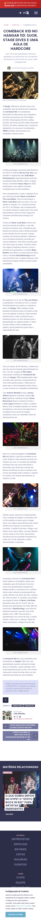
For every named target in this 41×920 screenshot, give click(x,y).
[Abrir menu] (36, 13)
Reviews (21, 849)
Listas (20, 854)
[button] (9, 814)
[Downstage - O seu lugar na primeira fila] (11, 12)
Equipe (20, 882)
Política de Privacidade (23, 906)
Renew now (9, 5)
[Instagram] (24, 13)
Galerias (20, 859)
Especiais (20, 844)
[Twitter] (20, 13)
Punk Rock (29, 706)
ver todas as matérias (23, 719)
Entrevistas (20, 839)
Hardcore (17, 706)
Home (6, 25)
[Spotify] (28, 13)
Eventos (15, 25)
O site (20, 877)
